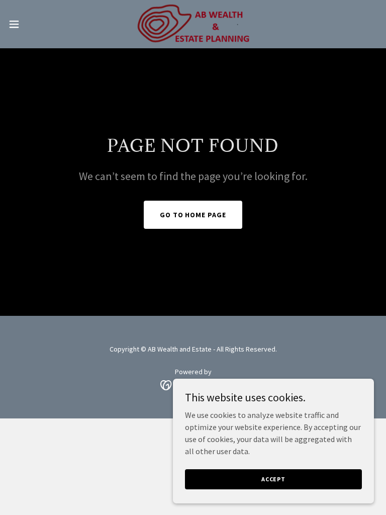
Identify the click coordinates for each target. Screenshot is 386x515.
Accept (273, 479)
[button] (32, 24)
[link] (193, 24)
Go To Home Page (193, 214)
